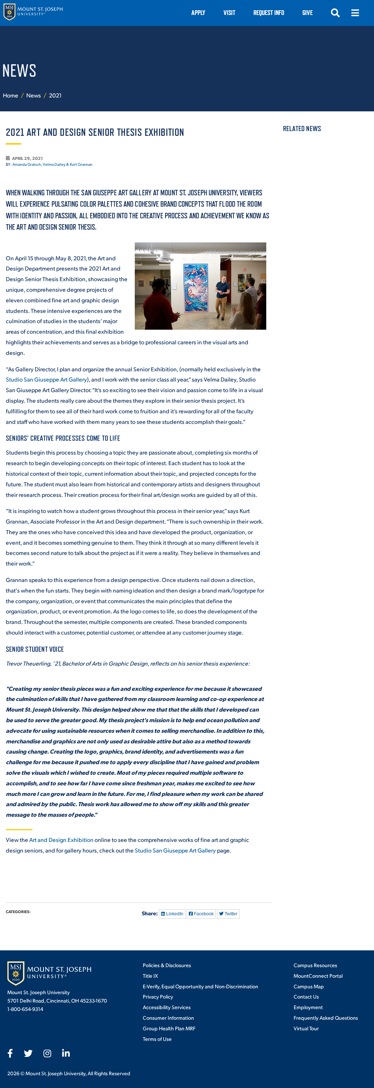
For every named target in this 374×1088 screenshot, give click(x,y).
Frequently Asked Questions (326, 1017)
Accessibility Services (167, 1007)
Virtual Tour (306, 1028)
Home (10, 95)
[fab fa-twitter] (28, 1053)
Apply (198, 12)
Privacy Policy (158, 996)
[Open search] (335, 13)
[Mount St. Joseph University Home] (33, 13)
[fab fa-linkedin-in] (66, 1053)
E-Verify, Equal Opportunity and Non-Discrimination (200, 986)
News (34, 95)
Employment (308, 1007)
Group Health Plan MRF (169, 1028)
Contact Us (306, 996)
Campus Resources (315, 965)
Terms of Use (157, 1038)
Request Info (268, 12)
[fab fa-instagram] (47, 1053)
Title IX (150, 975)
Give (307, 12)
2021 (55, 95)
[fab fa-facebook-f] (10, 1053)
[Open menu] (355, 13)
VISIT (229, 12)
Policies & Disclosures (167, 965)
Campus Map (309, 986)
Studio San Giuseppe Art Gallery (46, 379)
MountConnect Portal (318, 975)
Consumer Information (168, 1017)
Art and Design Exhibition (61, 839)
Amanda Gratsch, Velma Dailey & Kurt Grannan (52, 164)
